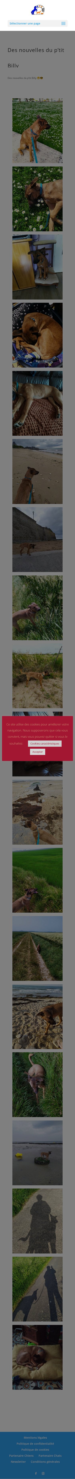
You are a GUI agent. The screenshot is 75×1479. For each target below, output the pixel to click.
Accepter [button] (37, 752)
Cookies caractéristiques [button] (44, 743)
